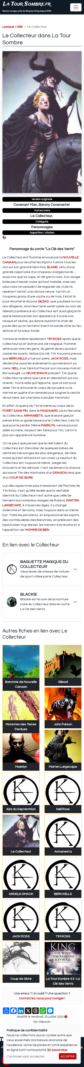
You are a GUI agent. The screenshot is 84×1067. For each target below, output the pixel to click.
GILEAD (43, 301)
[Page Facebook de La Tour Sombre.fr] (1, 1039)
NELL (15, 368)
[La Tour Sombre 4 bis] (4, 237)
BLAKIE (52, 267)
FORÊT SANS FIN (15, 410)
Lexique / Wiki (12, 26)
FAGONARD (49, 410)
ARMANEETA (33, 415)
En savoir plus (57, 1050)
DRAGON (60, 472)
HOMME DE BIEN (37, 529)
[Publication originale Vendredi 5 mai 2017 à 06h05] (65, 1016)
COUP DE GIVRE (21, 477)
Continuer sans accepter (25, 1056)
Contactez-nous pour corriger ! (42, 998)
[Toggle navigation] (76, 7)
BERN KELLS (18, 358)
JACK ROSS (59, 358)
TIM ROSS (54, 339)
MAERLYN (48, 425)
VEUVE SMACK (37, 373)
